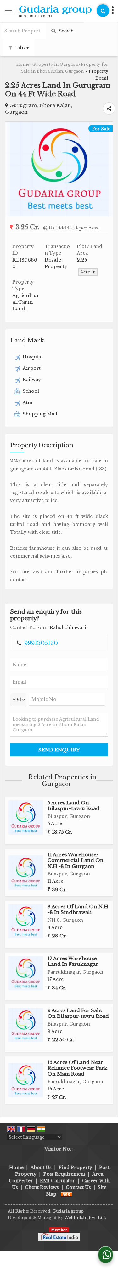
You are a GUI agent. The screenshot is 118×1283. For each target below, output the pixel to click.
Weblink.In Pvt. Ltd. (85, 1217)
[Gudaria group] (55, 12)
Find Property (75, 1167)
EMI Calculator (57, 1181)
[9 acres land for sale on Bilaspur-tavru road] (25, 1025)
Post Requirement (64, 1174)
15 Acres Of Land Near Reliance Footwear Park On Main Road (77, 1068)
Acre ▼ (88, 272)
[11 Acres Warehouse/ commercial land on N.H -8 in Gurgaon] (25, 872)
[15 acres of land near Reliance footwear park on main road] (25, 1080)
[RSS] (66, 1194)
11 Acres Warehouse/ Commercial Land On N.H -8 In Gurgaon (76, 860)
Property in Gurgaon (55, 64)
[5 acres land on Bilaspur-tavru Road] (25, 817)
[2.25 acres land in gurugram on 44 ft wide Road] (59, 214)
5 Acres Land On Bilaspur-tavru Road (73, 805)
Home (23, 64)
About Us (41, 1167)
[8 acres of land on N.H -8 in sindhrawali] (25, 921)
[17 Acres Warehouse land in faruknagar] (25, 973)
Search (65, 30)
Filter (21, 48)
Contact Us (78, 1187)
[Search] (103, 10)
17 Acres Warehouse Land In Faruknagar (73, 961)
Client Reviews (42, 1187)
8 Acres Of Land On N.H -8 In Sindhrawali (78, 909)
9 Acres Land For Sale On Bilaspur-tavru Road (78, 1013)
